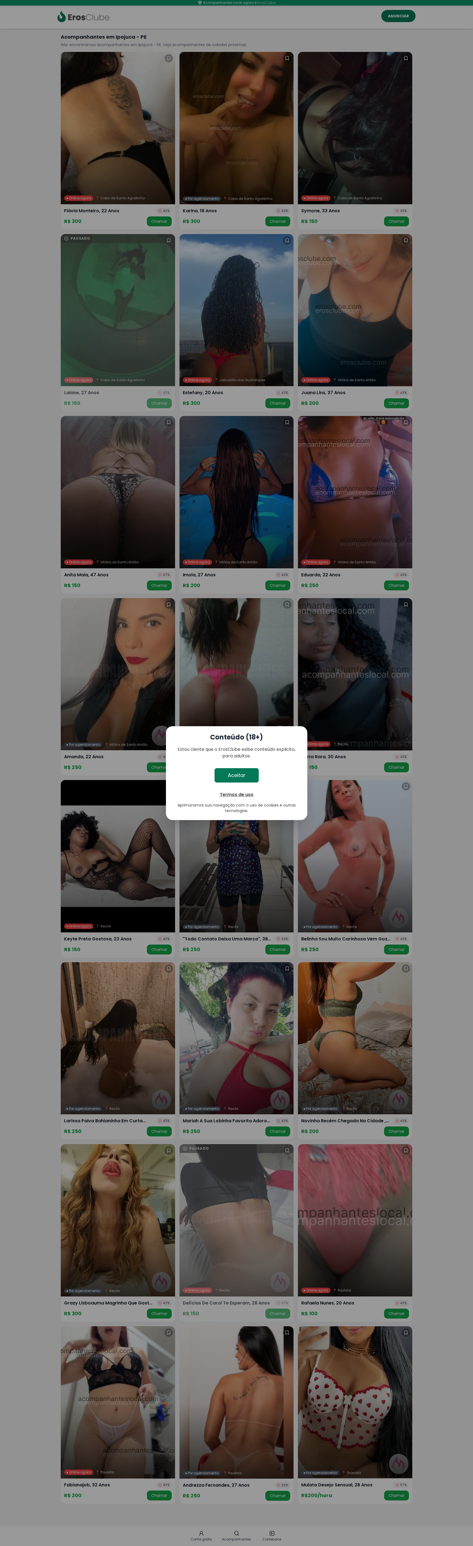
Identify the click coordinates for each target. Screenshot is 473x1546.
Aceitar (236, 775)
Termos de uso (236, 794)
